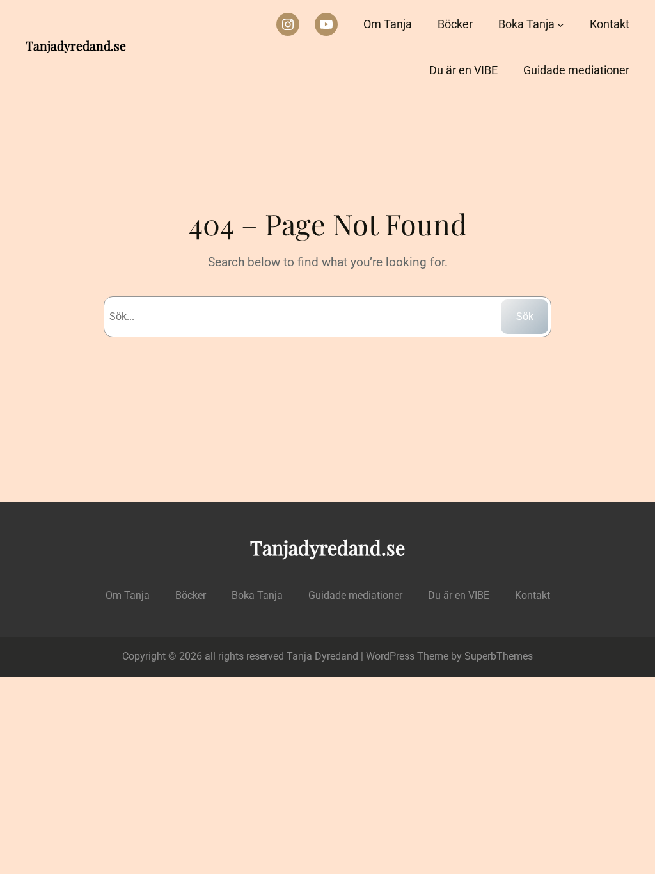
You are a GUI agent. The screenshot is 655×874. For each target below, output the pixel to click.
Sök (524, 316)
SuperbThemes (498, 656)
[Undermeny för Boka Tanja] (560, 24)
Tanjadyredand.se (76, 45)
